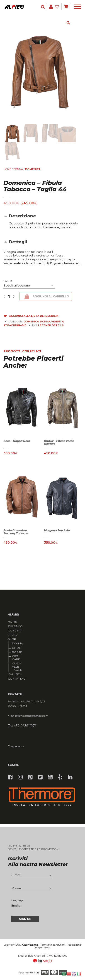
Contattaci (17, 678)
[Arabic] (64, 973)
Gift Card (16, 657)
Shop (12, 639)
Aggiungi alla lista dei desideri (33, 315)
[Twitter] (40, 777)
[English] (74, 973)
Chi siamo (15, 626)
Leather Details (51, 325)
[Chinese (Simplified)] (69, 973)
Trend (13, 634)
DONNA (18, 169)
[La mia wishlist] (57, 7)
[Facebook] (10, 777)
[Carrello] (66, 6)
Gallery (14, 674)
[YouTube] (50, 777)
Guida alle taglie (17, 667)
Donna (17, 643)
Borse (17, 652)
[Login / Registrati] (43, 7)
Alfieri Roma (30, 944)
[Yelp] (60, 777)
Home (7, 169)
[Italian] (79, 973)
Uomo (17, 648)
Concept (15, 630)
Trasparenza (16, 746)
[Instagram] (20, 777)
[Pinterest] (30, 777)
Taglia (7, 281)
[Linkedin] (70, 777)
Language (17, 900)
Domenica (32, 169)
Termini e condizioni (52, 944)
